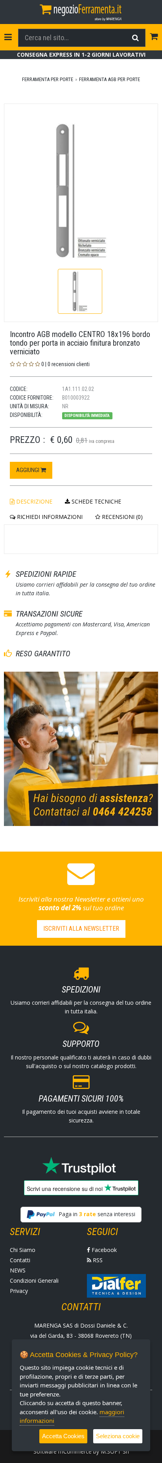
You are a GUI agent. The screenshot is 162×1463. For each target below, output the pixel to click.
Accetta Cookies (63, 1436)
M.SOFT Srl (115, 1451)
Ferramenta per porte (47, 79)
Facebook (103, 1250)
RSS (97, 1260)
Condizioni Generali (34, 1280)
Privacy (19, 1290)
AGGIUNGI (28, 470)
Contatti (20, 1260)
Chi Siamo (22, 1250)
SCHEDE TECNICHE (95, 501)
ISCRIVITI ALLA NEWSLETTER (81, 928)
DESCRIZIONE (33, 501)
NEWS (18, 1270)
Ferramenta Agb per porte (109, 79)
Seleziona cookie (118, 1436)
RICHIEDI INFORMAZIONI (49, 516)
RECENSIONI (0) (121, 516)
